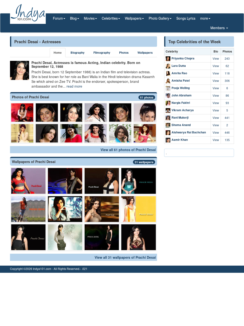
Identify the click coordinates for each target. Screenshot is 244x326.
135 (227, 140)
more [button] (204, 18)
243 (227, 58)
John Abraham (182, 95)
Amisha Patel (181, 80)
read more (74, 86)
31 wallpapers (144, 162)
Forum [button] (58, 18)
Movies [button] (89, 18)
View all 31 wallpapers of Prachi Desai (125, 257)
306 (227, 81)
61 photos (146, 97)
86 (227, 95)
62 (227, 66)
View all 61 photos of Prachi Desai (128, 149)
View (216, 58)
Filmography (101, 53)
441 (227, 118)
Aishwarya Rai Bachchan (189, 132)
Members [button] (218, 27)
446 (227, 132)
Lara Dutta (179, 65)
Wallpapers (145, 53)
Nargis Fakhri (181, 102)
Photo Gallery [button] (159, 18)
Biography (78, 53)
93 (227, 103)
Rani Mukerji (180, 117)
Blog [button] (73, 18)
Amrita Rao (179, 73)
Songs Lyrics (185, 18)
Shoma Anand (181, 125)
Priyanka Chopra (183, 58)
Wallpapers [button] (133, 18)
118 (227, 73)
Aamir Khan (180, 139)
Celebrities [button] (110, 18)
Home (58, 53)
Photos (124, 53)
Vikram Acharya (183, 110)
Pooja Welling (181, 88)
